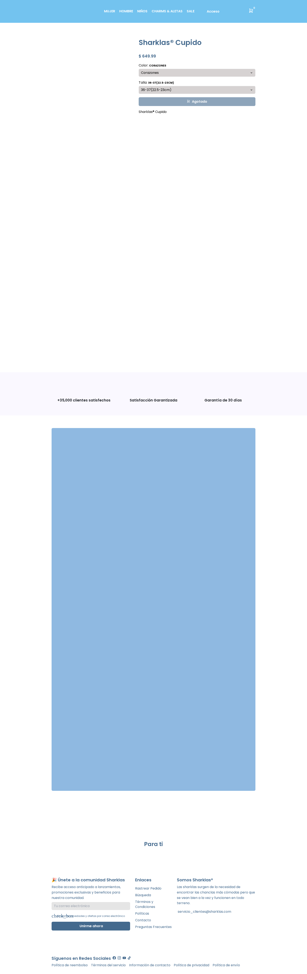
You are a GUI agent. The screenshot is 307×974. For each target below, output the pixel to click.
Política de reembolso (70, 965)
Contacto (143, 920)
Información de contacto (149, 965)
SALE (190, 11)
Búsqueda (143, 895)
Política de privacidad (191, 965)
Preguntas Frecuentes (153, 926)
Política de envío (226, 965)
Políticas (142, 913)
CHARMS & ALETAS (167, 11)
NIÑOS (142, 11)
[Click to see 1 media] (57, 353)
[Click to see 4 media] (99, 353)
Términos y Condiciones (145, 904)
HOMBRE (126, 11)
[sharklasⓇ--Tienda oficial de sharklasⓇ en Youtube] (124, 958)
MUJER (109, 11)
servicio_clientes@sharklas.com (204, 911)
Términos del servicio (108, 965)
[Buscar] (223, 11)
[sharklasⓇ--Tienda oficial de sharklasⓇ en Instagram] (119, 958)
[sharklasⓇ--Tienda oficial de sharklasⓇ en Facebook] (114, 958)
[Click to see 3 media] (85, 353)
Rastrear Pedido (148, 888)
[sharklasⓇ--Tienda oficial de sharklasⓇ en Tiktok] (129, 958)
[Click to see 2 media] (71, 353)
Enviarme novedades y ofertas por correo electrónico (91, 916)
